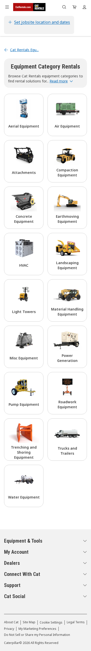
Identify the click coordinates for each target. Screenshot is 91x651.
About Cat (11, 622)
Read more (59, 81)
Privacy (9, 629)
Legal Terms (76, 622)
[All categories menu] (7, 7)
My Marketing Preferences (37, 629)
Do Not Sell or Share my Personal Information (37, 635)
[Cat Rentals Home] (29, 7)
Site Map (29, 622)
